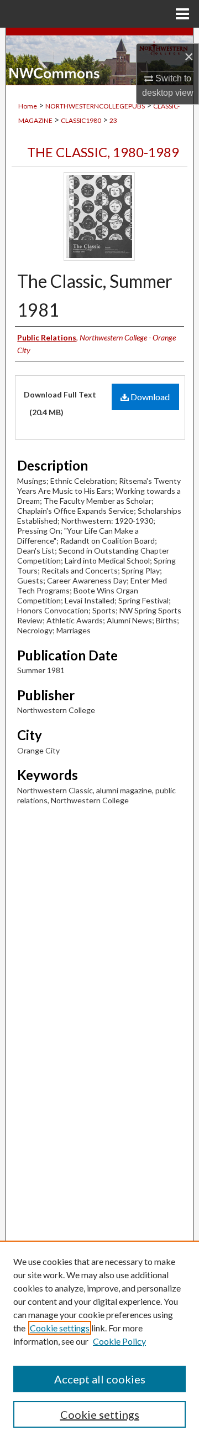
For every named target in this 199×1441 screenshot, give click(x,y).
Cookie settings (60, 1328)
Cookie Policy (119, 1341)
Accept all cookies (99, 1379)
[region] (99, 1341)
